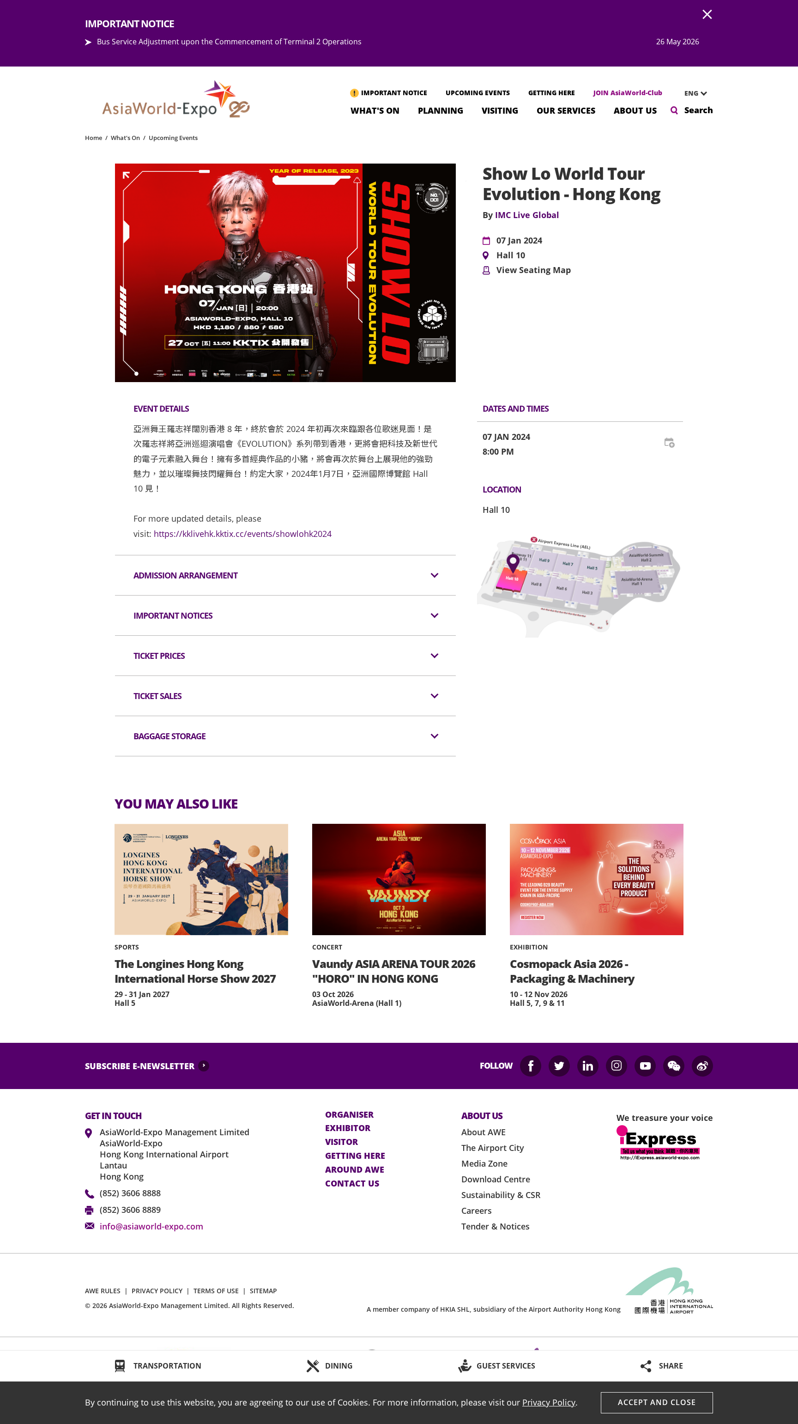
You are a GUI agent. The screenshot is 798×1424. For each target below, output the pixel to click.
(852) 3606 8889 (130, 1209)
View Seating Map (533, 270)
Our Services (566, 110)
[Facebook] (530, 1066)
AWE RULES (103, 1290)
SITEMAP (263, 1290)
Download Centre (495, 1179)
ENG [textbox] (691, 93)
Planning (440, 110)
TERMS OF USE (216, 1290)
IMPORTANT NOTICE (394, 92)
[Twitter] (559, 1066)
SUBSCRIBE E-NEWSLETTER (139, 1066)
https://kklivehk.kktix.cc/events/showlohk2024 (243, 533)
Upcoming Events (173, 138)
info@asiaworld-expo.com (151, 1226)
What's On (375, 110)
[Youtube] (645, 1066)
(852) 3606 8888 (130, 1193)
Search (698, 110)
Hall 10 (510, 255)
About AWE (483, 1132)
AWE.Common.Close (707, 14)
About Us (635, 110)
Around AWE (354, 1169)
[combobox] (692, 93)
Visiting (500, 110)
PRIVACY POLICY (157, 1290)
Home (93, 138)
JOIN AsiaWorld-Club (627, 92)
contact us (352, 1183)
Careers (476, 1210)
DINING (339, 1366)
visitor (341, 1142)
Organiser (349, 1115)
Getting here (355, 1156)
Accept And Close (657, 1402)
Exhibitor (347, 1128)
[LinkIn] (587, 1066)
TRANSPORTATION (167, 1366)
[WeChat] (673, 1066)
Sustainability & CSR (501, 1194)
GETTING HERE (551, 92)
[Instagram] (616, 1066)
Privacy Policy (548, 1402)
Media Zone (484, 1163)
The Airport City (492, 1147)
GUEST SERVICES (506, 1366)
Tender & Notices (495, 1226)
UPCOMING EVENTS (478, 92)
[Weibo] (702, 1066)
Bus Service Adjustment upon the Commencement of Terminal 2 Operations (229, 42)
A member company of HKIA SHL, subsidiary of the (494, 1309)
